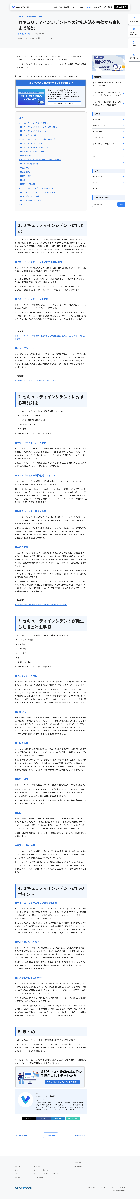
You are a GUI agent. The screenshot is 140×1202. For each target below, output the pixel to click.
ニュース (37, 1163)
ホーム (17, 1163)
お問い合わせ (77, 1166)
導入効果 (17, 1166)
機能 (16, 1170)
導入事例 (17, 1177)
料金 (16, 1174)
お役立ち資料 (77, 1163)
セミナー (37, 1166)
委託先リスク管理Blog (41, 1170)
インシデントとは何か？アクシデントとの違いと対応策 (36, 380)
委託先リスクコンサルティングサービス (47, 1174)
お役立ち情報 (40, 34)
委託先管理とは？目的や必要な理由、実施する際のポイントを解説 (41, 604)
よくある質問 (38, 1177)
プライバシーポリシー (107, 1187)
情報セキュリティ (26, 34)
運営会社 (122, 1187)
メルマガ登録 (91, 1187)
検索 (121, 204)
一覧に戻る (51, 1135)
